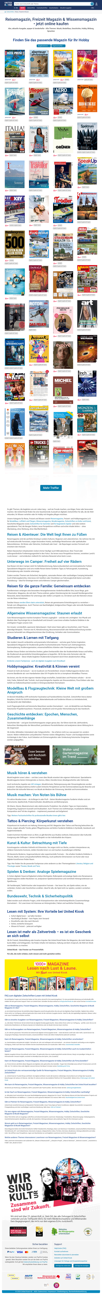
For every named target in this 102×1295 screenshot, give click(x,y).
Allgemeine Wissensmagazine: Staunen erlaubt (44, 613)
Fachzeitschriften (42, 8)
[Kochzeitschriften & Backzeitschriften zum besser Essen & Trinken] (27, 755)
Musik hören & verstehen (27, 773)
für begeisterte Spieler (63, 524)
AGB (35, 1292)
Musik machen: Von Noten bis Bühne (36, 795)
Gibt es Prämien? (56, 1107)
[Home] (5, 12)
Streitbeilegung (62, 1292)
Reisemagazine (57, 519)
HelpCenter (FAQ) (60, 1248)
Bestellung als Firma (63, 1066)
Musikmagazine (58, 521)
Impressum (52, 1292)
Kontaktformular (91, 1001)
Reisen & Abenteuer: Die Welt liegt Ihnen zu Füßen (47, 534)
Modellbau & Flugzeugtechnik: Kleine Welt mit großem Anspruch (50, 690)
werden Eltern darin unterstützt (32, 602)
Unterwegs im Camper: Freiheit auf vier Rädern (44, 561)
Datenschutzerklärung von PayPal (35, 1262)
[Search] (92, 3)
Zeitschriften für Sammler (40, 524)
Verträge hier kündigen (82, 1265)
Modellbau (14, 521)
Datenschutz (42, 1292)
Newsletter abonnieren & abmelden (66, 1255)
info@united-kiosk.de (66, 1001)
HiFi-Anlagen (36, 784)
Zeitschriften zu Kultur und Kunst (78, 521)
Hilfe (92, 8)
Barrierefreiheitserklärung (78, 1292)
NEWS (22, 8)
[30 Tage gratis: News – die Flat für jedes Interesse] (51, 974)
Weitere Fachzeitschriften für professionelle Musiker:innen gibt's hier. (38, 815)
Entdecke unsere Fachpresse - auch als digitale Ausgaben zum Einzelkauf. (36, 661)
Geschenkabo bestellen (73, 1044)
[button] (51, 488)
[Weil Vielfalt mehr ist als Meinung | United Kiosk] (8, 3)
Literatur (79, 863)
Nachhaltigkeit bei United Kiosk (75, 1097)
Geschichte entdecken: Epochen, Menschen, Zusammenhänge (42, 716)
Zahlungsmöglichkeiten (74, 1088)
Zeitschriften (31, 8)
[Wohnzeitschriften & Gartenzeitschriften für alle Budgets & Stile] (74, 755)
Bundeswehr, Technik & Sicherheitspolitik (40, 896)
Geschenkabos (53, 8)
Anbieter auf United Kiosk (63, 1258)
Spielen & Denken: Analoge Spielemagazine (41, 872)
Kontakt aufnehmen (61, 1251)
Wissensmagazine (43, 521)
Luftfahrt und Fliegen (27, 521)
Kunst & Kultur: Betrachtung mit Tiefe (37, 843)
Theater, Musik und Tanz (30, 866)
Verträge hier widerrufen (63, 1265)
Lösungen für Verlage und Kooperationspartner (70, 1261)
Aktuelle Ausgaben (65, 8)
